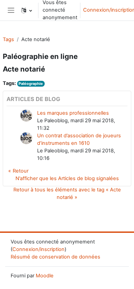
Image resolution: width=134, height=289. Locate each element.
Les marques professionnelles (73, 113)
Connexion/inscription (38, 249)
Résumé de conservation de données (55, 257)
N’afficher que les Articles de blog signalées (67, 178)
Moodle (45, 276)
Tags (8, 39)
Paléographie (31, 83)
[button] (26, 10)
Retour (21, 171)
